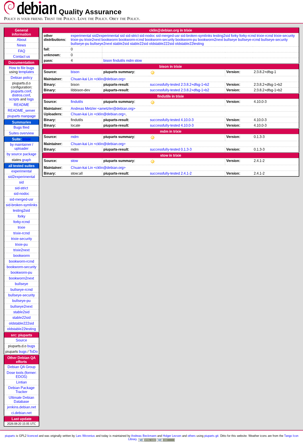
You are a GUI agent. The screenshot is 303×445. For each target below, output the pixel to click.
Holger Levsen (172, 435)
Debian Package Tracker (21, 390)
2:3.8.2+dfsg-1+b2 (195, 84)
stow (138, 60)
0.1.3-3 (186, 149)
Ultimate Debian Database (21, 399)
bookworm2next (21, 278)
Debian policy (21, 78)
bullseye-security (21, 295)
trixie (27, 139)
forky (21, 216)
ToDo (33, 351)
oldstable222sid (21, 323)
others (192, 435)
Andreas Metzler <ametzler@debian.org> (103, 108)
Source (21, 340)
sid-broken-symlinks (21, 205)
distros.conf (21, 95)
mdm (130, 60)
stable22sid (21, 317)
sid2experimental (21, 177)
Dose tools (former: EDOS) (21, 375)
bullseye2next (21, 306)
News (21, 45)
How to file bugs (21, 68)
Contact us (21, 56)
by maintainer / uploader (21, 146)
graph (26, 160)
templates (26, 72)
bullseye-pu (21, 301)
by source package (21, 154)
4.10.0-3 (187, 120)
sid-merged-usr (21, 199)
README (21, 105)
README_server (21, 110)
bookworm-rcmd (21, 261)
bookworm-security (21, 267)
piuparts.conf (21, 91)
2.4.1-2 (186, 173)
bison (107, 60)
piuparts (10, 435)
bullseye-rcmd (21, 289)
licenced (32, 435)
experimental (21, 171)
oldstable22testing (21, 329)
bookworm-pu (21, 272)
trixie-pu (21, 244)
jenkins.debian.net (21, 407)
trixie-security (21, 239)
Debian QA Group (21, 367)
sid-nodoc (21, 194)
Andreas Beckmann (143, 435)
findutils (119, 60)
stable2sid (21, 312)
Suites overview (21, 133)
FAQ (21, 51)
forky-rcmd (21, 222)
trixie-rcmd (21, 233)
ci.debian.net (21, 413)
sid (21, 182)
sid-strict (21, 188)
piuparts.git (211, 435)
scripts (14, 99)
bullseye (21, 284)
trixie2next (21, 250)
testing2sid (21, 210)
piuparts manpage (21, 116)
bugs (31, 346)
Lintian (21, 382)
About (21, 40)
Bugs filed (21, 127)
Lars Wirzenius (85, 435)
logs (30, 99)
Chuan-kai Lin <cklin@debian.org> (98, 79)
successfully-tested (165, 84)
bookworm (21, 255)
